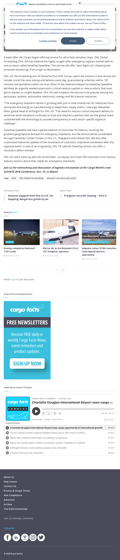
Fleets (9, 242)
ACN (14, 178)
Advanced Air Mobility (96, 242)
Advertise (9, 499)
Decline (98, 40)
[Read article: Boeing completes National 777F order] (22, 232)
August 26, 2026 (12, 256)
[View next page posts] (62, 270)
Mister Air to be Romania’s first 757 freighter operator (60, 250)
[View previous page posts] (57, 270)
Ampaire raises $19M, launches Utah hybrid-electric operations (99, 251)
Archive (8, 504)
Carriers (49, 242)
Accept (73, 40)
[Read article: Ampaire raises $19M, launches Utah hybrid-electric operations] (100, 232)
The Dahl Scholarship (15, 508)
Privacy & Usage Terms (17, 490)
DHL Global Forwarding (31, 178)
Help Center (10, 481)
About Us (9, 477)
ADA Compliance (13, 495)
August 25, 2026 (51, 256)
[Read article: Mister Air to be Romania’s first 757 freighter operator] (61, 232)
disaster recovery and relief (61, 178)
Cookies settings (48, 40)
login (13, 279)
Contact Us (10, 486)
